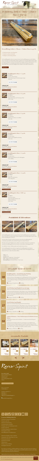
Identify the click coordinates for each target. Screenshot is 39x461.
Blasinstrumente (4, 442)
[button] (15, 358)
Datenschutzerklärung (8, 459)
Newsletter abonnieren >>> (6, 391)
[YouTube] (23, 414)
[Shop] (2, 414)
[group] (5, 347)
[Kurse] (6, 414)
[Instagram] (26, 414)
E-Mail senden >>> (4, 388)
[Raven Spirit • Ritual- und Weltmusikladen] (11, 3)
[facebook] (19, 414)
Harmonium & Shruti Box (6, 438)
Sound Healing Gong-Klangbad (14, 302)
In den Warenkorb (7, 109)
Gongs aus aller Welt (5, 427)
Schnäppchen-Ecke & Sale (6, 445)
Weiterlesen (5, 67)
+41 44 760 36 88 (6, 387)
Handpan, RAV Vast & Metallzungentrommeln (9, 425)
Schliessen (36, 457)
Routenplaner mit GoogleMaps (7, 383)
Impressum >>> (4, 392)
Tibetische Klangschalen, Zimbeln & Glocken (9, 429)
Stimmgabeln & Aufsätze (6, 430)
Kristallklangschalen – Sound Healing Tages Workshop (19, 273)
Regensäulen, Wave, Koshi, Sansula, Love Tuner (10, 437)
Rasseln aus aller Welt (5, 420)
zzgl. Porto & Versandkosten (12, 86)
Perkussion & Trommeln (6, 440)
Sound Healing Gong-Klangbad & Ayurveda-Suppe (18, 288)
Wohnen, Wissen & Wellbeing (7, 443)
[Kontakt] (13, 414)
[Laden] (16, 414)
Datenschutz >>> (4, 394)
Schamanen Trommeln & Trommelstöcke (8, 419)
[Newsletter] (9, 414)
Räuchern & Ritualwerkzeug (6, 422)
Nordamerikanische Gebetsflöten (7, 424)
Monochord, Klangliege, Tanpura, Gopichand (9, 435)
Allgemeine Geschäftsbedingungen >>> (8, 395)
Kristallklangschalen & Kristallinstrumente (9, 432)
